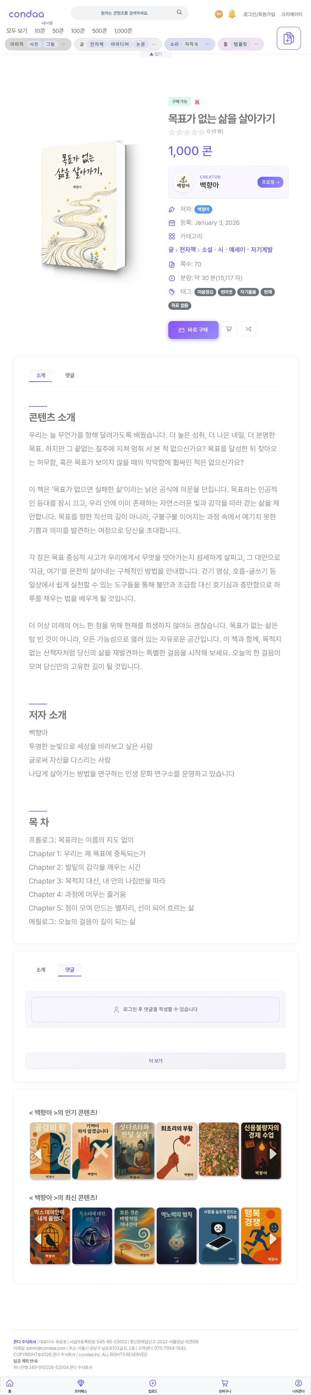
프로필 (268, 182)
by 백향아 (81, 1170)
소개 (40, 375)
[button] (232, 14)
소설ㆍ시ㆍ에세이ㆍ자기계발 (237, 249)
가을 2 (210, 1156)
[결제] (219, 14)
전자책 (187, 249)
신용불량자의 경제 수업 (259, 1155)
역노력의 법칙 (176, 1244)
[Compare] (248, 328)
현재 (268, 292)
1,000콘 (123, 30)
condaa (26, 14)
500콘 (99, 30)
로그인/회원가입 (259, 14)
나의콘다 (298, 1391)
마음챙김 (205, 292)
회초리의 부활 (176, 1159)
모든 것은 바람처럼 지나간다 (134, 1240)
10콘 (40, 30)
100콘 (78, 30)
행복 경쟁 (255, 1244)
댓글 (69, 375)
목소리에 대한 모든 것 (91, 1240)
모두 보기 (16, 30)
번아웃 (227, 292)
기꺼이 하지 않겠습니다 (92, 1155)
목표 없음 (179, 305)
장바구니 (225, 1391)
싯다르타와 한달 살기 (133, 1155)
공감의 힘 (44, 1159)
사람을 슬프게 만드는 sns (218, 1240)
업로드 (152, 1391)
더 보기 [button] (155, 1061)
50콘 (58, 30)
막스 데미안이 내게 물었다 (49, 1240)
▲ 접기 (155, 53)
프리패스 (81, 1391)
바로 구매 (197, 330)
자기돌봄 (248, 292)
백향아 (209, 185)
